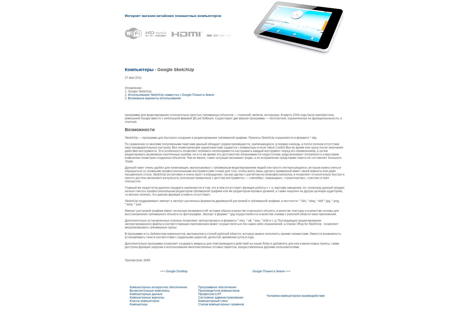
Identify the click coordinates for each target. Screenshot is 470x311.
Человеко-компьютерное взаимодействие (296, 296)
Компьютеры (139, 69)
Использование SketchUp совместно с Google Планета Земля (171, 95)
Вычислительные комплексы (150, 290)
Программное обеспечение (217, 287)
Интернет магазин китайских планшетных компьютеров (173, 16)
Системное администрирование (220, 297)
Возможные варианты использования (154, 98)
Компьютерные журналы (147, 297)
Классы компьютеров (144, 301)
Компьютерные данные (146, 294)
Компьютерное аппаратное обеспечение (158, 287)
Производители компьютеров (218, 290)
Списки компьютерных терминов (221, 304)
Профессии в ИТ (209, 294)
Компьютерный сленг (213, 301)
